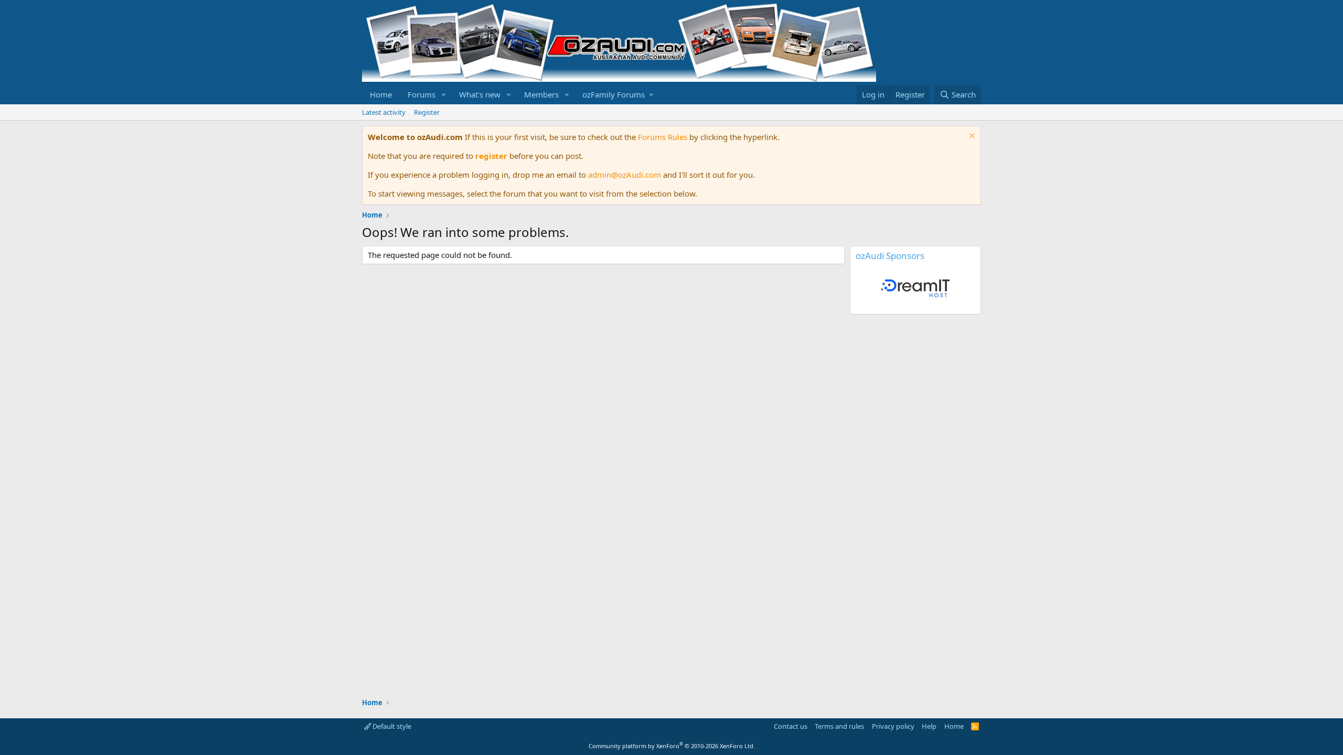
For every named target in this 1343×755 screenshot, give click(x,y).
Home (381, 94)
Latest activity (384, 112)
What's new (479, 94)
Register (427, 112)
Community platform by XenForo (672, 746)
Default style (391, 726)
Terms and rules (839, 726)
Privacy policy (893, 726)
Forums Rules (662, 137)
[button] (443, 94)
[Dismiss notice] (970, 137)
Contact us (790, 726)
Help (929, 726)
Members (541, 94)
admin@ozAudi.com (624, 174)
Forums (421, 94)
